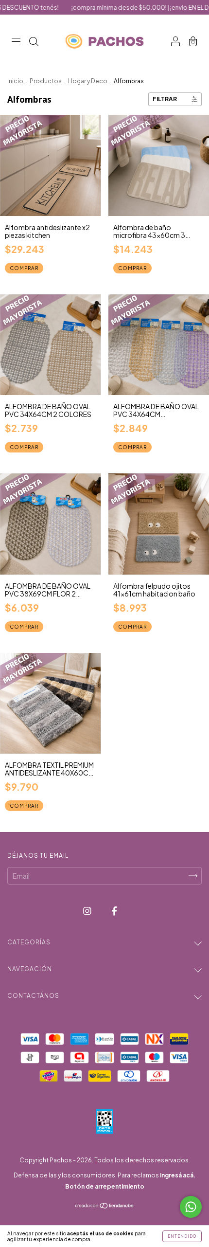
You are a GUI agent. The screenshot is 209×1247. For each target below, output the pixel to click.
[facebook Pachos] (114, 910)
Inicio (15, 81)
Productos (46, 81)
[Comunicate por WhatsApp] (191, 1207)
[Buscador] (33, 41)
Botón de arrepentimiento (104, 1186)
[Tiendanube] (104, 1206)
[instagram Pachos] (88, 910)
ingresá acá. (177, 1175)
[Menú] (16, 41)
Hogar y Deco (87, 81)
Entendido (182, 1236)
